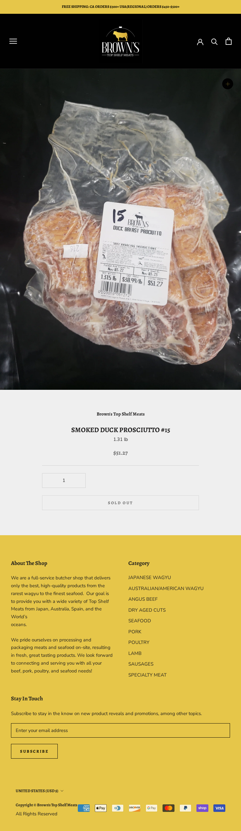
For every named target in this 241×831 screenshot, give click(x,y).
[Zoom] (227, 83)
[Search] (214, 41)
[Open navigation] (13, 41)
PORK (134, 632)
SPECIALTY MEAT (147, 675)
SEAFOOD (139, 621)
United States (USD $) (37, 790)
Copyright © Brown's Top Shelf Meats (46, 804)
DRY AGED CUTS (147, 610)
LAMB (135, 653)
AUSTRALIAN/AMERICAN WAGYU (166, 588)
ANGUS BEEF (143, 599)
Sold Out (120, 502)
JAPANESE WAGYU (149, 577)
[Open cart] (229, 41)
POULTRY (138, 642)
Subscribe (34, 751)
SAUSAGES (140, 664)
